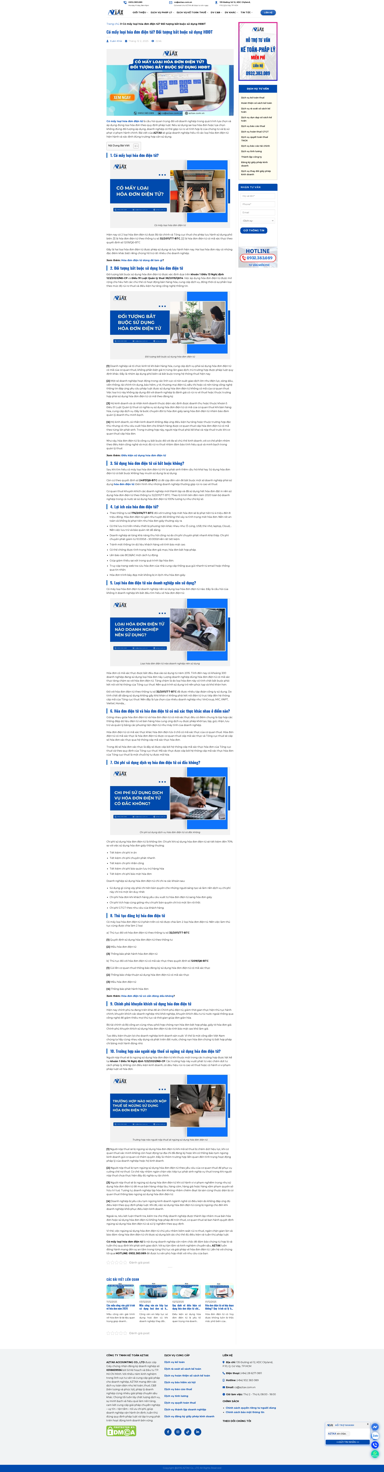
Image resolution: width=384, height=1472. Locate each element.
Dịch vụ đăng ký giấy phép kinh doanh (189, 1416)
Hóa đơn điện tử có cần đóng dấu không (147, 995)
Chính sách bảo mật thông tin (245, 1412)
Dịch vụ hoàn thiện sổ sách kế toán (187, 1375)
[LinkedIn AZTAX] (197, 1432)
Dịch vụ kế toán (174, 1362)
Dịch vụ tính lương (251, 151)
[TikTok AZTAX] (187, 1432)
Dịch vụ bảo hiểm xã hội (180, 1382)
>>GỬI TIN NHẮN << (347, 1442)
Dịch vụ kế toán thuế (252, 97)
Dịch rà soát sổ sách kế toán (182, 1368)
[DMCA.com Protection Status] (121, 1430)
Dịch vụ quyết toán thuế (180, 1402)
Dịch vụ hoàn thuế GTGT (255, 131)
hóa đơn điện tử (124, 484)
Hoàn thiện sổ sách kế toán (256, 103)
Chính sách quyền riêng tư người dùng (251, 1407)
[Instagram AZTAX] (178, 1432)
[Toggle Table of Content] (134, 146)
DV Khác (230, 12)
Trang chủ (112, 23)
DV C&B (215, 12)
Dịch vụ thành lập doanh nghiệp (185, 1409)
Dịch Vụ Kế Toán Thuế (191, 12)
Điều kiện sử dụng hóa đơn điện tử (143, 455)
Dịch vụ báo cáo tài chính (255, 146)
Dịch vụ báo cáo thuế (253, 126)
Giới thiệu (139, 12)
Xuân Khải (116, 41)
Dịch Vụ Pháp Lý (161, 12)
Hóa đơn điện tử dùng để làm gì (142, 260)
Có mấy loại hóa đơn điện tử (124, 121)
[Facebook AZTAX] (168, 1432)
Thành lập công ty (251, 157)
